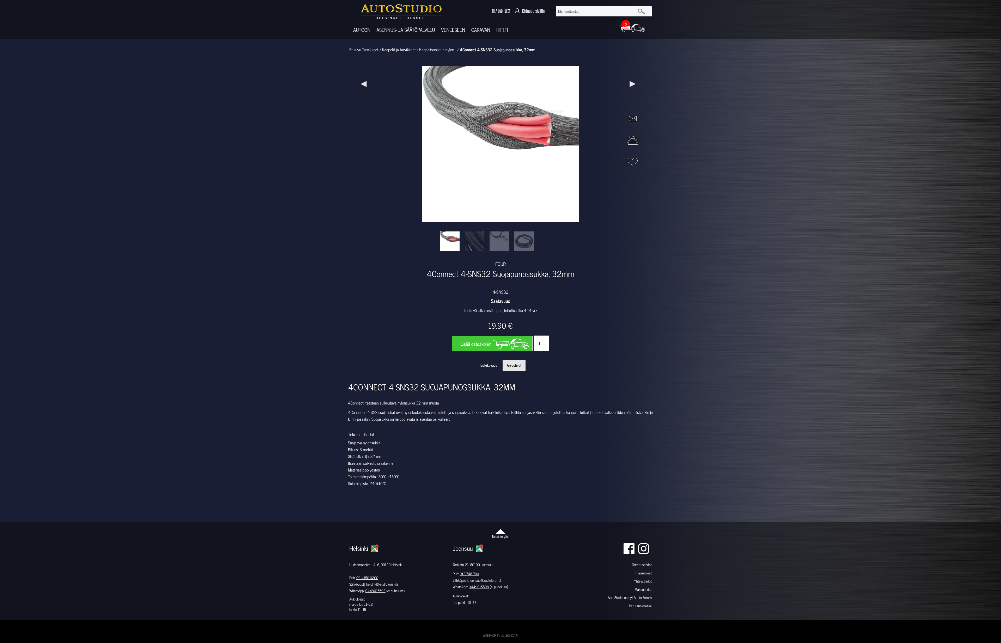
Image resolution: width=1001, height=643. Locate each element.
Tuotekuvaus (488, 365)
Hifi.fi (502, 30)
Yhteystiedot (643, 581)
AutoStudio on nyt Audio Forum (630, 598)
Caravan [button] (480, 30)
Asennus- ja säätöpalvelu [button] (405, 30)
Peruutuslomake (640, 606)
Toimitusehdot (642, 565)
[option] (449, 241)
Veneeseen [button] (453, 30)
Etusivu (355, 49)
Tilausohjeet (643, 573)
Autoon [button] (361, 30)
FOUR (500, 264)
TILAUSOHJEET (501, 11)
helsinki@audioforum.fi (382, 584)
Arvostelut (514, 365)
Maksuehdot (642, 589)
